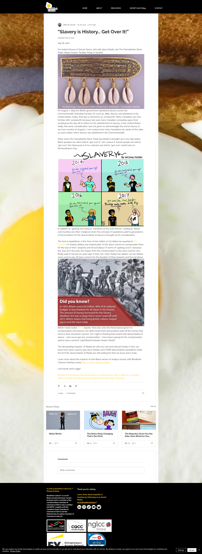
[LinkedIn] (79, 507)
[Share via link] (76, 386)
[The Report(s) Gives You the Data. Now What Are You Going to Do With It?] (139, 420)
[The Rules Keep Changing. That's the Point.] (101, 420)
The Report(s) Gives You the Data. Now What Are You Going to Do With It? (139, 434)
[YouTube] (94, 507)
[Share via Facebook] (59, 386)
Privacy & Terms (53, 491)
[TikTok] (89, 507)
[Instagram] (84, 507)
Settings (181, 550)
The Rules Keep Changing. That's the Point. (100, 434)
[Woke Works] (63, 420)
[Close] (199, 550)
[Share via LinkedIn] (70, 386)
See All (153, 406)
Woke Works (55, 433)
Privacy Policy (15, 551)
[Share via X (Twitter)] (64, 386)
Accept (191, 550)
